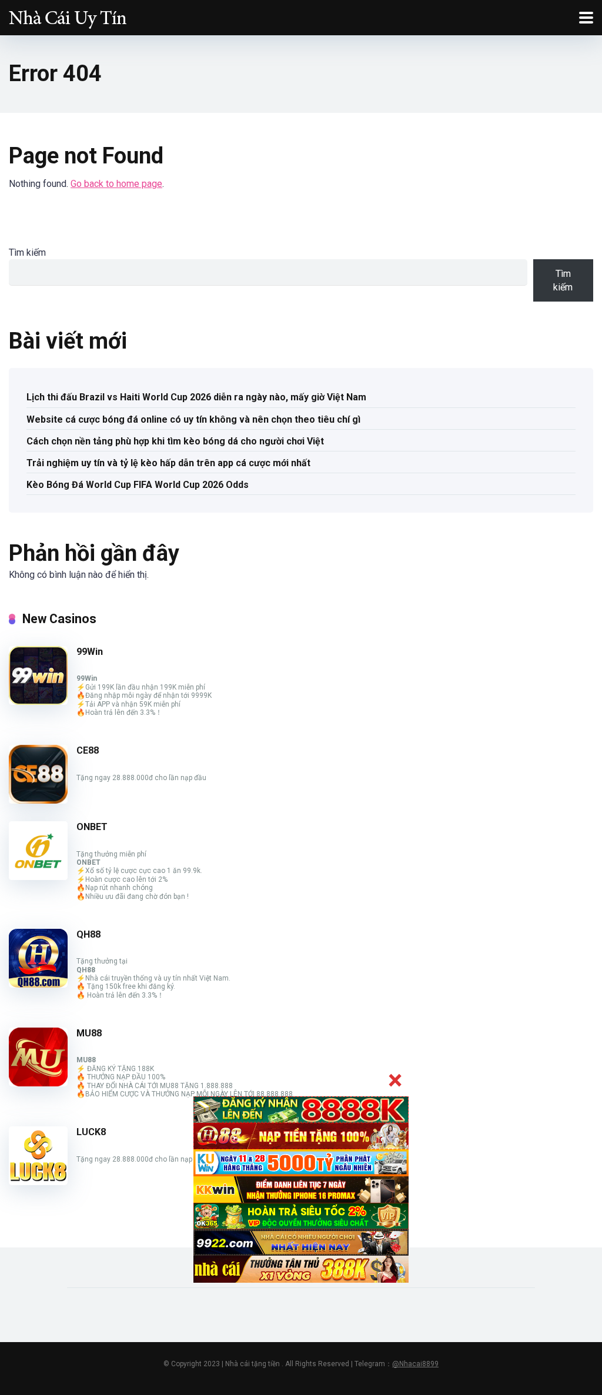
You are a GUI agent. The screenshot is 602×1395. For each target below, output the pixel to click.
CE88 (87, 750)
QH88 (88, 934)
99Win (89, 651)
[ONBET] (38, 876)
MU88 (89, 1033)
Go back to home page (116, 183)
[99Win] (38, 701)
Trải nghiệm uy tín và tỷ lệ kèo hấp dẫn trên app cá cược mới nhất (168, 463)
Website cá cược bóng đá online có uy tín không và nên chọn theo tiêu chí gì (193, 419)
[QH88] (38, 984)
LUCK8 (91, 1132)
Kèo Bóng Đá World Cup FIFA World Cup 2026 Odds (137, 484)
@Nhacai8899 (415, 1364)
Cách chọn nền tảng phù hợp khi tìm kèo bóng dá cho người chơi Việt (175, 441)
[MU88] (38, 1083)
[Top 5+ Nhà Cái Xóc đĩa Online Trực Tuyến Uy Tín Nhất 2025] (67, 16)
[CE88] (38, 800)
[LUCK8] (38, 1181)
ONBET (92, 826)
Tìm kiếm (27, 252)
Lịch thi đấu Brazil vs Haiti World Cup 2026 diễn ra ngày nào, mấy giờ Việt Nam (196, 397)
